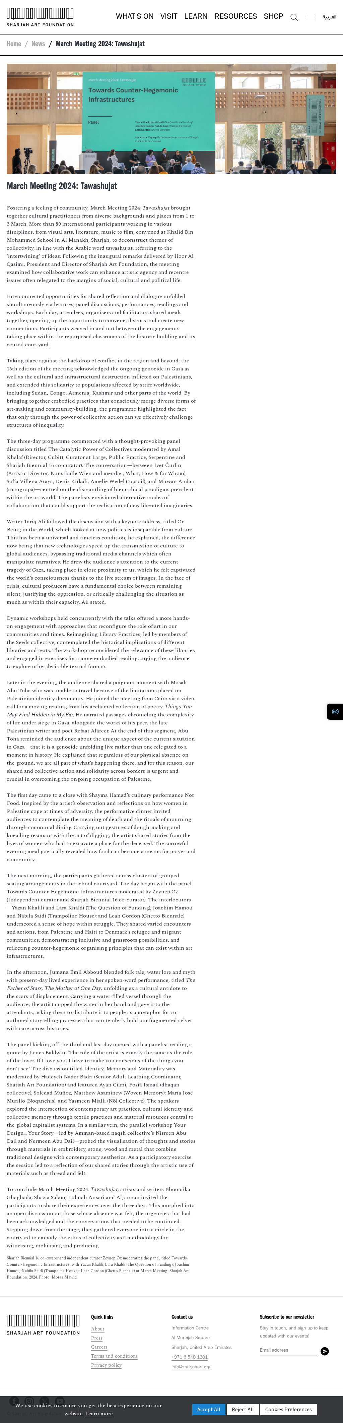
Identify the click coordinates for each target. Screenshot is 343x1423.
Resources (235, 17)
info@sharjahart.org (191, 1367)
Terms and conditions (114, 1356)
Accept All (208, 1409)
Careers (99, 1347)
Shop (273, 17)
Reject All (243, 1409)
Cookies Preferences (288, 1409)
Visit (169, 17)
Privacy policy (106, 1365)
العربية (329, 17)
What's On (135, 17)
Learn (196, 17)
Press (96, 1338)
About (98, 1328)
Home (14, 45)
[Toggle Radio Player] (335, 712)
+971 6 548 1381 (190, 1358)
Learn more (99, 1414)
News (38, 45)
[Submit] (324, 1351)
